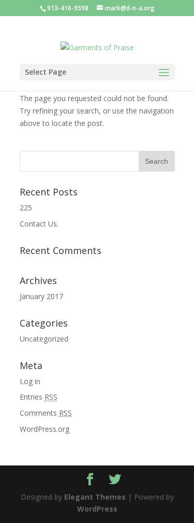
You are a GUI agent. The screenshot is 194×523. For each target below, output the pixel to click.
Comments (46, 413)
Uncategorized (44, 339)
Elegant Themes (95, 497)
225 (26, 208)
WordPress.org (44, 429)
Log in (30, 381)
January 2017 (41, 296)
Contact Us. (39, 224)
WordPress (97, 509)
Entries (38, 397)
